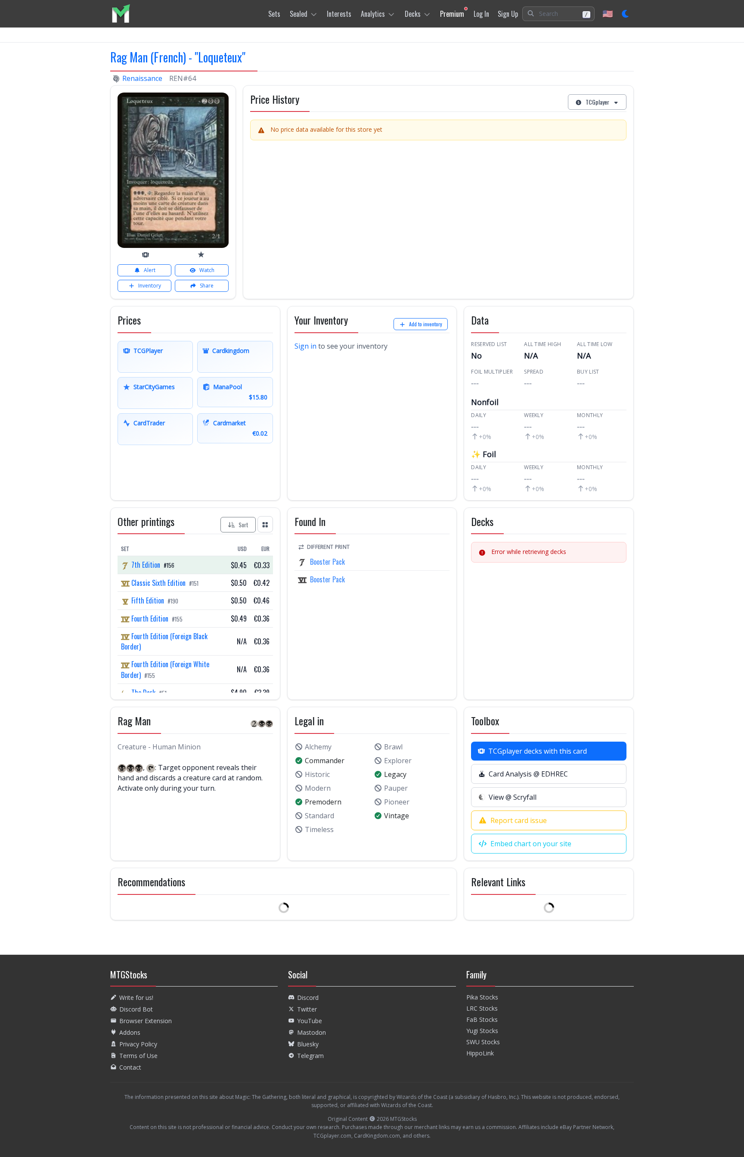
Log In (481, 14)
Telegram (310, 1056)
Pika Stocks (482, 997)
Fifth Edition (148, 600)
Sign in (305, 346)
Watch (206, 270)
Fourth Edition (150, 618)
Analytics (373, 14)
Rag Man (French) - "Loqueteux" (177, 57)
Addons (129, 1032)
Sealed (298, 14)
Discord (308, 997)
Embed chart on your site (530, 843)
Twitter (307, 1009)
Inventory (149, 285)
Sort (243, 524)
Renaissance (142, 78)
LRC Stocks (482, 1008)
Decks (413, 14)
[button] (558, 13)
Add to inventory (425, 324)
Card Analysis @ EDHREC (528, 774)
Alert (149, 270)
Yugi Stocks (482, 1031)
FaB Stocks (482, 1019)
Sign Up (508, 14)
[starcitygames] (201, 254)
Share (207, 285)
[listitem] (120, 13)
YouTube (309, 1021)
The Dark (143, 692)
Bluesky (308, 1044)
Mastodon (311, 1032)
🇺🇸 (607, 13)
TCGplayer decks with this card (537, 751)
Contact (130, 1067)
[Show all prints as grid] (265, 524)
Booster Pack (327, 562)
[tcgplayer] (145, 255)
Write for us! (136, 997)
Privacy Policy (138, 1044)
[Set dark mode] (625, 13)
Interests (339, 14)
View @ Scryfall (512, 797)
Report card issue (518, 820)
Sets (274, 14)
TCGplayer (597, 101)
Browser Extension (145, 1021)
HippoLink (480, 1053)
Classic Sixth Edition (158, 583)
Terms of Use (138, 1056)
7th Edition (146, 565)
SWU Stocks (483, 1042)
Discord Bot (136, 1009)
